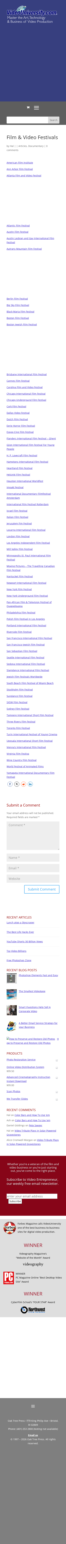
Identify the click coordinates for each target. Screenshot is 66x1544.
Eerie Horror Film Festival (21, 425)
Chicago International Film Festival (26, 393)
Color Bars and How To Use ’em (32, 1115)
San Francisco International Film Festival (29, 638)
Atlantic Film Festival (18, 225)
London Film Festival (18, 536)
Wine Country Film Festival (22, 760)
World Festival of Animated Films (25, 766)
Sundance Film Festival (19, 696)
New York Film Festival (19, 589)
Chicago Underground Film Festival (26, 400)
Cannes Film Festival (18, 380)
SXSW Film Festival (17, 702)
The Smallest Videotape (32, 991)
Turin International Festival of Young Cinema (32, 734)
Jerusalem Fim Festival (19, 523)
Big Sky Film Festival (18, 305)
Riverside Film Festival (19, 631)
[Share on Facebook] (10, 784)
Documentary (35, 146)
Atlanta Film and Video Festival (24, 175)
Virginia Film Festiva (18, 753)
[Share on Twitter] (16, 784)
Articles (22, 146)
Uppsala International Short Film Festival (30, 740)
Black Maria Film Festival (20, 311)
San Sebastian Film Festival (22, 651)
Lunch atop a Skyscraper (20, 922)
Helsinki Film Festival (18, 474)
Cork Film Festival (16, 406)
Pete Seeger (35, 1125)
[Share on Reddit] (23, 784)
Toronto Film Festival (18, 728)
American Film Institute (20, 162)
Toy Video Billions (16, 951)
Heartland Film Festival (19, 468)
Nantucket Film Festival (20, 576)
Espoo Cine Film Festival (20, 432)
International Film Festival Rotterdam (28, 504)
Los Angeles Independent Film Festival (28, 542)
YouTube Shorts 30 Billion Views (25, 941)
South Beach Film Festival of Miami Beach (30, 683)
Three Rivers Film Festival (21, 721)
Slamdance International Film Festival (28, 670)
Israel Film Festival (17, 510)
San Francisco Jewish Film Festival (26, 644)
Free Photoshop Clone (19, 960)
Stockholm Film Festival (20, 689)
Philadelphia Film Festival (21, 612)
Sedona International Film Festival (26, 664)
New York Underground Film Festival (27, 595)
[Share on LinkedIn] (30, 784)
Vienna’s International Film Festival (26, 747)
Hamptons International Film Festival (27, 461)
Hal (12, 146)
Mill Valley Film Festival (20, 549)
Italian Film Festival (17, 517)
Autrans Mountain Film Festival (24, 248)
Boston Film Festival (18, 318)
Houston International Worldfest (25, 481)
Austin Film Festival (17, 231)
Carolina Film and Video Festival (25, 387)
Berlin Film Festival (17, 298)
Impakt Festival (15, 487)
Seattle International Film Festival (25, 657)
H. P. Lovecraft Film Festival (22, 455)
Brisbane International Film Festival (27, 374)
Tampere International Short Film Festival (30, 715)
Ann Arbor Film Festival (20, 169)
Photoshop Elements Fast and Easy (38, 975)
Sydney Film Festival (18, 708)
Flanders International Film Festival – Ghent (31, 438)
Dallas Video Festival (18, 412)
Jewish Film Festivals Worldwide (24, 676)
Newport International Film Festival (26, 582)
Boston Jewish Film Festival (22, 324)
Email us (33, 1435)
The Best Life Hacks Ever (20, 932)
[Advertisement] (33, 62)
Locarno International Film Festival (26, 530)
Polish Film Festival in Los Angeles (26, 619)
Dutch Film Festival (17, 419)
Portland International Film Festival (26, 625)
